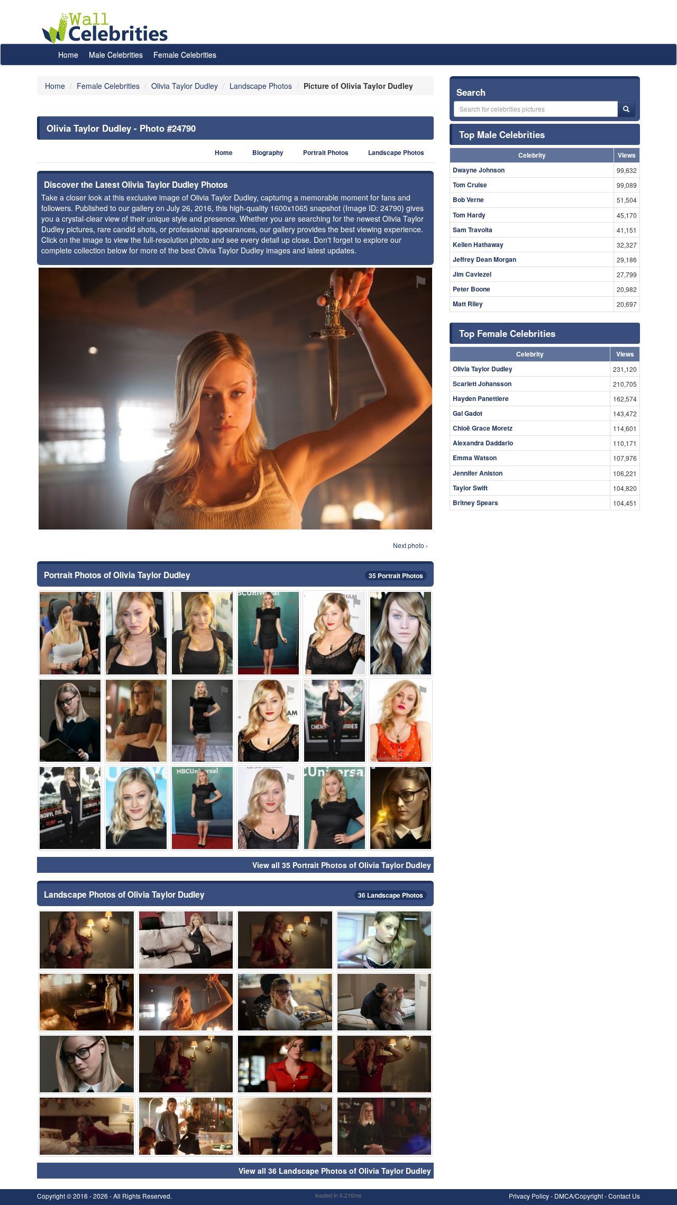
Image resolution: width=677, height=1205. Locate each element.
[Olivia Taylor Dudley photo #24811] (70, 808)
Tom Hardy (469, 215)
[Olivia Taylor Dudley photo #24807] (401, 808)
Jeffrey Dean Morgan (484, 259)
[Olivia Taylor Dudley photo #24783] (70, 720)
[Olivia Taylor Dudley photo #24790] (186, 1002)
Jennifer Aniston (477, 473)
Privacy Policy (529, 1195)
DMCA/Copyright (578, 1195)
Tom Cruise (470, 184)
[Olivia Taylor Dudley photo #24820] (384, 1126)
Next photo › (410, 545)
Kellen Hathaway (478, 244)
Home (68, 54)
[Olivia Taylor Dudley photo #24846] (186, 940)
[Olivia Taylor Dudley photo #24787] (401, 632)
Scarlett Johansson (482, 383)
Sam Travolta (472, 229)
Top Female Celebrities (507, 333)
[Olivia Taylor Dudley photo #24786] (70, 632)
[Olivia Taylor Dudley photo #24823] (86, 1126)
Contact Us (624, 1195)
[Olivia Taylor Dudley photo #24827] (186, 1064)
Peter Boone (471, 289)
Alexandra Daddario (483, 443)
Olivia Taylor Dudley (483, 368)
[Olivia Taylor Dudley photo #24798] (86, 940)
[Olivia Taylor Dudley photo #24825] (202, 808)
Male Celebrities (116, 54)
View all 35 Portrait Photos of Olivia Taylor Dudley (341, 865)
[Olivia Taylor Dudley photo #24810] (335, 808)
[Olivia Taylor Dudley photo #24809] (136, 720)
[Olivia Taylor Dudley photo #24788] (268, 720)
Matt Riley (468, 303)
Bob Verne (468, 199)
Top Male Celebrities (502, 134)
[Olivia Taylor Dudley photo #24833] (285, 1126)
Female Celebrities (184, 54)
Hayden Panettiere (481, 398)
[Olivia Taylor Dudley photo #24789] (136, 808)
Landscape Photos (396, 152)
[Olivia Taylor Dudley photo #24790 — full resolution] (235, 399)
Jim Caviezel (472, 274)
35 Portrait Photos (396, 575)
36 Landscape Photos (390, 895)
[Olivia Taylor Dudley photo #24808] (401, 720)
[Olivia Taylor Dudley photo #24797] (285, 1064)
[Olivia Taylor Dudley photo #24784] (202, 632)
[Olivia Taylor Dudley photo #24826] (186, 1126)
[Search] (626, 109)
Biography (267, 152)
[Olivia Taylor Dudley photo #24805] (268, 808)
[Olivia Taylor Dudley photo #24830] (285, 940)
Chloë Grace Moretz (483, 428)
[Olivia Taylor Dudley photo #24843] (384, 1064)
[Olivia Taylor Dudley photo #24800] (268, 632)
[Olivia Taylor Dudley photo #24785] (136, 632)
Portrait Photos (326, 152)
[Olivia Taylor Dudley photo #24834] (86, 1002)
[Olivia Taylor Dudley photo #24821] (202, 720)
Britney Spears (475, 502)
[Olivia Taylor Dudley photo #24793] (86, 1064)
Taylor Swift (470, 487)
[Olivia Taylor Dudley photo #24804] (335, 632)
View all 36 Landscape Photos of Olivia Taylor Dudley (335, 1170)
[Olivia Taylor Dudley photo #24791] (285, 1002)
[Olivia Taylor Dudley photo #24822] (384, 1002)
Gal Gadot (467, 413)
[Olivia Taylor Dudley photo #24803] (384, 940)
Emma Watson (475, 457)
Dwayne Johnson (479, 170)
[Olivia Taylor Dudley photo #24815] (335, 720)
